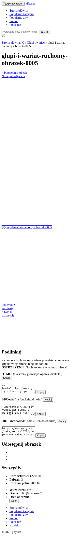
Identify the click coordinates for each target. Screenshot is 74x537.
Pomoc (13, 21)
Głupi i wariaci (36, 42)
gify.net (30, 3)
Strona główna (18, 10)
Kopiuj (6, 377)
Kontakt (14, 525)
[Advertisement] (37, 115)
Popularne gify (18, 17)
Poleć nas (15, 24)
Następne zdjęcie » (13, 76)
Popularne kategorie (21, 14)
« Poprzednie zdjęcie (14, 72)
